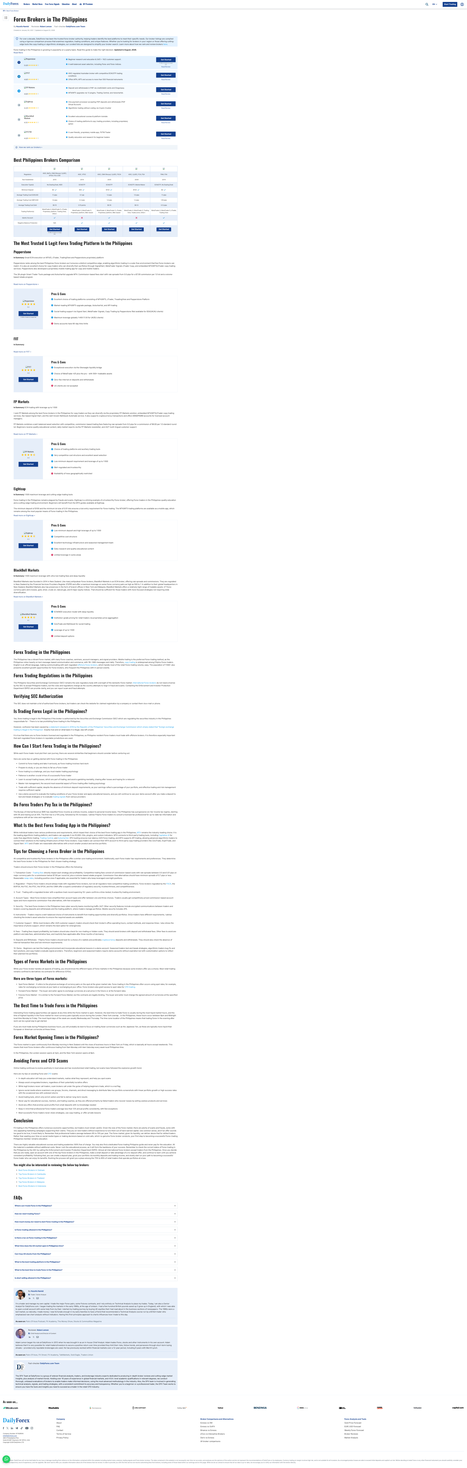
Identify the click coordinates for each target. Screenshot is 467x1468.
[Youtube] (26, 1428)
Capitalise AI (164, 835)
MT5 (26, 843)
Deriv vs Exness (207, 1437)
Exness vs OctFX (207, 1426)
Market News (37, 4)
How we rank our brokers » (30, 147)
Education (66, 4)
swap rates (29, 878)
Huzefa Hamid (37, 1291)
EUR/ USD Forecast (352, 1426)
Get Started (54, 229)
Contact (59, 1430)
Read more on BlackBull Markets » (28, 597)
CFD (49, 1074)
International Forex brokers (144, 683)
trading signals (59, 797)
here (165, 44)
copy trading (130, 662)
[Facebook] (3, 1428)
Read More (18, 52)
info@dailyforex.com (10, 1436)
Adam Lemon (43, 1330)
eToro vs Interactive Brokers (212, 1434)
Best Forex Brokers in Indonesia (32, 1186)
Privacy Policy (62, 1437)
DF (4, 11)
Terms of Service (63, 1434)
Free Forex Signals (52, 4)
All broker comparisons (210, 1441)
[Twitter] (33, 1298)
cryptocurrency (108, 940)
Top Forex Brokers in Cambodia (32, 1174)
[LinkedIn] (29, 1298)
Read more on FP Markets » (25, 434)
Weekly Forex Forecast (354, 1430)
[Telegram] (16, 1428)
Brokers (27, 4)
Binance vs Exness (208, 1430)
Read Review (165, 67)
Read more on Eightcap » (24, 515)
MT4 (139, 832)
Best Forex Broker (13, 11)
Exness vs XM (206, 1423)
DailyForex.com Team (49, 1363)
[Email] (37, 1298)
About (74, 4)
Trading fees (38, 873)
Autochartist (63, 838)
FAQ (58, 1426)
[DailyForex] (16, 1421)
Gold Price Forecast (352, 1423)
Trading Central (46, 838)
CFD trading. (130, 987)
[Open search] (427, 4)
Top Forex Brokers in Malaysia (31, 1182)
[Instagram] (32, 1428)
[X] (7, 1428)
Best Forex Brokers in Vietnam (31, 1170)
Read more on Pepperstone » (26, 284)
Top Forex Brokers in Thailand (31, 1178)
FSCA (168, 884)
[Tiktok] (21, 1428)
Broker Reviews (351, 1434)
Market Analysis (351, 1437)
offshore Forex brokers (87, 665)
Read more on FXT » (22, 352)
